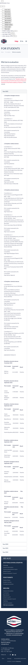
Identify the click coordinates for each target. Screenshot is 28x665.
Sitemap (9, 658)
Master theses (6, 580)
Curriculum (6, 593)
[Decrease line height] (12, 34)
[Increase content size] (16, 31)
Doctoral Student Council (9, 599)
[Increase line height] (14, 34)
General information (8, 567)
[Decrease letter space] (14, 36)
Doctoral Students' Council (10, 573)
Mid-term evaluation (8, 605)
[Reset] (1, 6)
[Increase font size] (13, 32)
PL (22, 41)
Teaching (5, 601)
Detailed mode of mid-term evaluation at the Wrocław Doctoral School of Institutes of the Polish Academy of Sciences (14, 80)
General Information (8, 591)
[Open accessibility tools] (2, 1)
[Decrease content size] (14, 31)
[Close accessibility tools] (4, 6)
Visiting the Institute (8, 584)
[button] (26, 41)
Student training (7, 582)
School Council (7, 571)
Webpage (5, 565)
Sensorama (18, 661)
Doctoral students (7, 603)
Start (3, 658)
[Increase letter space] (16, 36)
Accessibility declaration (20, 658)
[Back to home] (4, 41)
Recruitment (6, 595)
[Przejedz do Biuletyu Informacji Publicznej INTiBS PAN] (16, 41)
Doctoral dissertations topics (10, 569)
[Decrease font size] (11, 32)
